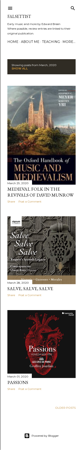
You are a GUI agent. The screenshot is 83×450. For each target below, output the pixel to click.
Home (12, 42)
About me (30, 42)
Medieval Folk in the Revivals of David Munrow (40, 192)
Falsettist (19, 16)
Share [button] (11, 201)
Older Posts (65, 407)
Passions (17, 382)
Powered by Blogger (45, 435)
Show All (20, 68)
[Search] (73, 7)
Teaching (51, 42)
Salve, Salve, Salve (30, 289)
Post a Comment (30, 201)
